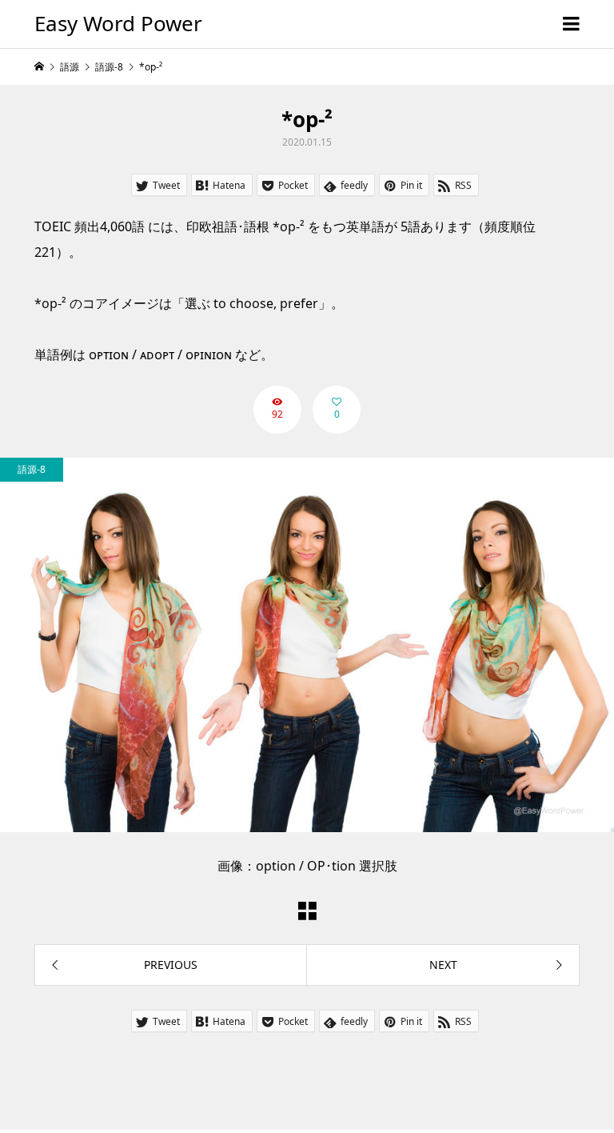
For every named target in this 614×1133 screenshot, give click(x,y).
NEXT (443, 964)
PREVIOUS (170, 964)
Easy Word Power (118, 23)
